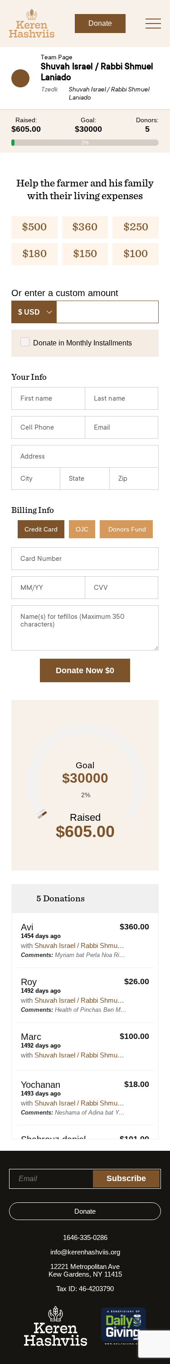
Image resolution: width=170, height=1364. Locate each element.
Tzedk (49, 90)
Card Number (41, 559)
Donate (100, 23)
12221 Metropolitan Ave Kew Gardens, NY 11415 (85, 1270)
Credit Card (41, 529)
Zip (122, 479)
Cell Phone (37, 428)
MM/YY (31, 588)
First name (36, 399)
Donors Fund (127, 529)
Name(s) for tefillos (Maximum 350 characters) (72, 621)
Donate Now (85, 670)
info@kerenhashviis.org (85, 1252)
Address (32, 457)
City (26, 479)
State (76, 479)
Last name (109, 399)
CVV (101, 588)
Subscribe (126, 1178)
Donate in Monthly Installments (82, 343)
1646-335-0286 (85, 1237)
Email (102, 428)
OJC (82, 529)
